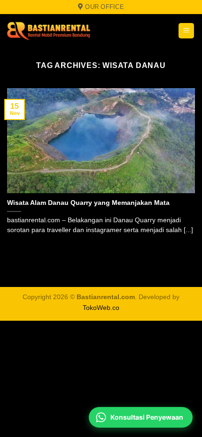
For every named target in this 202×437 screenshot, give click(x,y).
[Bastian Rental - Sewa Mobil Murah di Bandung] (65, 31)
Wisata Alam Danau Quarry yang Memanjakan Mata (88, 202)
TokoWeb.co (101, 307)
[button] (186, 30)
